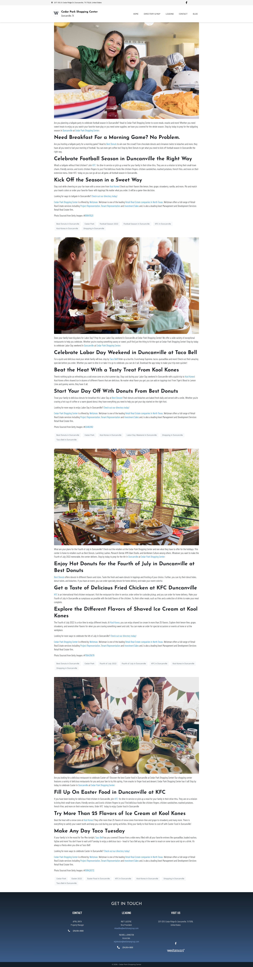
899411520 (89, 215)
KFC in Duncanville (163, 224)
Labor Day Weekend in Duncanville (142, 435)
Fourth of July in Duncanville (134, 663)
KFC (94, 165)
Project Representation (90, 205)
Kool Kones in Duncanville (67, 228)
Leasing (170, 14)
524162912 (89, 426)
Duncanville (67, 130)
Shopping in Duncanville (93, 228)
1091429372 (89, 870)
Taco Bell (113, 359)
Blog (195, 14)
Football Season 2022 (109, 224)
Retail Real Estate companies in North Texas (144, 202)
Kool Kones (114, 186)
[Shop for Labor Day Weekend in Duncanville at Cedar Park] (126, 285)
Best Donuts (111, 143)
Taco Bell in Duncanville (66, 440)
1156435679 (89, 655)
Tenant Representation (110, 205)
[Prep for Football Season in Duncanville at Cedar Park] (126, 70)
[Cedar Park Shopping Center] (56, 13)
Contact (183, 14)
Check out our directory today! (104, 196)
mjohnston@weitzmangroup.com (126, 941)
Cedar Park (89, 224)
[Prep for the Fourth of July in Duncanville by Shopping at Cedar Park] (126, 496)
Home (135, 14)
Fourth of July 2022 (108, 663)
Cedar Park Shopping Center (79, 12)
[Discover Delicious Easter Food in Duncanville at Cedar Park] (126, 725)
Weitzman (93, 202)
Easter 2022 (77, 878)
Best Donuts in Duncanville (67, 224)
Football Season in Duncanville (137, 224)
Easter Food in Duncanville (98, 878)
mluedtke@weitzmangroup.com (126, 928)
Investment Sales (131, 205)
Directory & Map (152, 14)
